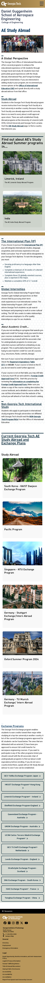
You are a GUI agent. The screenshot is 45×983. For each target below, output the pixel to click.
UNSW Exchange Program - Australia (21, 826)
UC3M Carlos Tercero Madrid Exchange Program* (22, 837)
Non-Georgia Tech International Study (21, 405)
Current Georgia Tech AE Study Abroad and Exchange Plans (20, 439)
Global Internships (13, 289)
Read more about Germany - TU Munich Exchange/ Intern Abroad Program (22, 693)
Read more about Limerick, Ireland (22, 169)
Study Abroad (8, 99)
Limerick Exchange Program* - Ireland (21, 796)
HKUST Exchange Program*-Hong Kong (22, 784)
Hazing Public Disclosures (11, 969)
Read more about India (22, 209)
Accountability (7, 974)
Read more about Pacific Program (22, 519)
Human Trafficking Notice (11, 963)
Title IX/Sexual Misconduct (11, 966)
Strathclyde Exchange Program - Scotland (22, 870)
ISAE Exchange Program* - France (21, 889)
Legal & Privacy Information (12, 961)
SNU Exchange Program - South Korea (21, 880)
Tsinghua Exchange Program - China (21, 898)
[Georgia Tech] (12, 917)
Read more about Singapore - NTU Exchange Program (22, 561)
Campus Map (9, 936)
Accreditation (7, 977)
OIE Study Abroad (15, 126)
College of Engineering (12, 22)
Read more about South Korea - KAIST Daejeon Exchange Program (22, 478)
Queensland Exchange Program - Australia (22, 816)
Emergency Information (10, 948)
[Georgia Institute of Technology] (11, 3)
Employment (7, 945)
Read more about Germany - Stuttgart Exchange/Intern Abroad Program (22, 606)
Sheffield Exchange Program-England (21, 805)
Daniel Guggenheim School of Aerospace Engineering (17, 15)
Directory (6, 943)
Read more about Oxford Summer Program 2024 (22, 649)
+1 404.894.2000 (10, 934)
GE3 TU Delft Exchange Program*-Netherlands (22, 849)
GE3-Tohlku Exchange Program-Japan (21, 776)
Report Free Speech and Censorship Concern (17, 979)
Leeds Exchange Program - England (21, 859)
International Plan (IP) (33, 245)
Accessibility (7, 971)
